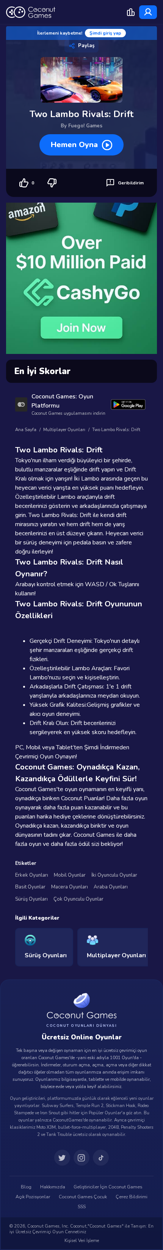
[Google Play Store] (128, 404)
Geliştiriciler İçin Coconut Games (108, 1187)
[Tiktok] (101, 1158)
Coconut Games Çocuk (83, 1197)
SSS (82, 1207)
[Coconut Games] (81, 1005)
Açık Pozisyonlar (33, 1197)
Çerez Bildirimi (131, 1197)
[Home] (30, 12)
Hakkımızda (52, 1187)
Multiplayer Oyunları (64, 430)
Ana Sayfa (25, 430)
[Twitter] (62, 1158)
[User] (148, 12)
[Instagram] (81, 1158)
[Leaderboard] (131, 12)
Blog (26, 1187)
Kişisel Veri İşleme (81, 1240)
